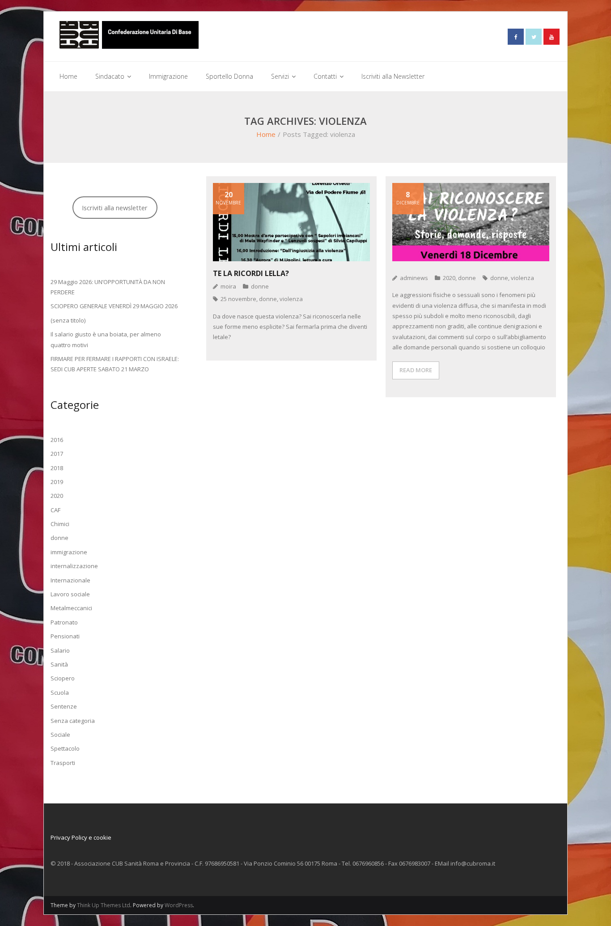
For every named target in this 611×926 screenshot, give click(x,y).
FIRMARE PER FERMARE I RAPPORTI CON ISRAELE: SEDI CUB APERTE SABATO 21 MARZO (115, 364)
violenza (291, 299)
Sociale (60, 735)
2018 (57, 468)
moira (228, 286)
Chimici (60, 524)
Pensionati (65, 636)
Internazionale (70, 580)
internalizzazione (74, 566)
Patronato (64, 622)
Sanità (59, 664)
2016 (57, 440)
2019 (57, 482)
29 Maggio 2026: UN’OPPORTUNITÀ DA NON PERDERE (108, 287)
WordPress (179, 905)
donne (260, 286)
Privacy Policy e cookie (81, 837)
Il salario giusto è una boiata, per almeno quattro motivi (106, 339)
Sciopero (63, 678)
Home (266, 134)
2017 (57, 454)
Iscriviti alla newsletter (115, 207)
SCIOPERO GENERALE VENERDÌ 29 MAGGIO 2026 (114, 306)
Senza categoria (73, 721)
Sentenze (64, 706)
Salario (60, 650)
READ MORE (415, 370)
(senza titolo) (68, 320)
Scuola (60, 692)
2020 (449, 278)
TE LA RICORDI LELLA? (251, 273)
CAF (55, 510)
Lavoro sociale (70, 594)
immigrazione (69, 552)
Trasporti (63, 763)
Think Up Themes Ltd (103, 905)
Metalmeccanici (71, 608)
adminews (414, 278)
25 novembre (238, 299)
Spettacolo (65, 748)
